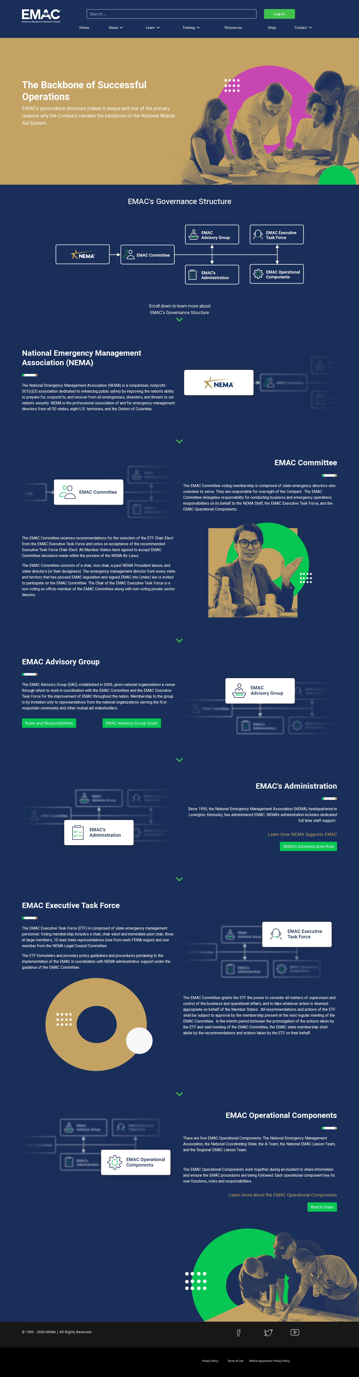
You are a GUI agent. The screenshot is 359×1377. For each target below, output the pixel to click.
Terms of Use (235, 1361)
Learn (150, 27)
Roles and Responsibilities (49, 723)
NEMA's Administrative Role (308, 846)
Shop (272, 27)
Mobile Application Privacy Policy (269, 1361)
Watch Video (322, 1207)
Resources (233, 27)
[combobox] (171, 14)
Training (188, 27)
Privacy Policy (210, 1361)
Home (84, 27)
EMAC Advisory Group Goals (132, 723)
